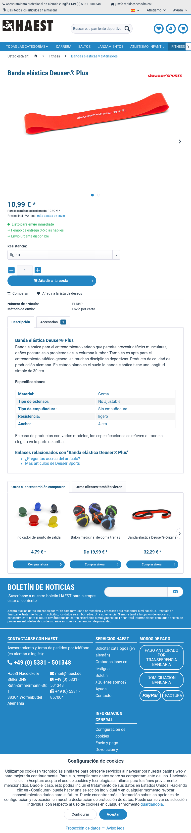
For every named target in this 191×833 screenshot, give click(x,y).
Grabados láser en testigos (111, 665)
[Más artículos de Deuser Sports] (166, 78)
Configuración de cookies (110, 733)
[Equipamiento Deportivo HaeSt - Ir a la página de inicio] (27, 28)
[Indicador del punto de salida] (39, 515)
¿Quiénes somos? (111, 682)
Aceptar (113, 814)
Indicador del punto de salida (38, 537)
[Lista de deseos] (159, 29)
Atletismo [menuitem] (154, 10)
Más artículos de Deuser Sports (52, 463)
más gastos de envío (51, 216)
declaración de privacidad (94, 621)
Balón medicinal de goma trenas (95, 537)
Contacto (103, 695)
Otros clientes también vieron (99, 487)
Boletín (102, 675)
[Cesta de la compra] (183, 29)
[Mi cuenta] (171, 29)
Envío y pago (107, 742)
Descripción (20, 322)
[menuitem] (102, 29)
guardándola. (152, 804)
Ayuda (101, 689)
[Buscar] (127, 29)
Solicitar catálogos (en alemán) (115, 651)
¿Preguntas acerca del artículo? (52, 458)
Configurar (80, 814)
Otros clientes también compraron (38, 487)
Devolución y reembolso (107, 753)
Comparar (20, 293)
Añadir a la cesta (52, 280)
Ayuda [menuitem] (178, 10)
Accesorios (52, 322)
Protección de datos (83, 828)
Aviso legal (115, 828)
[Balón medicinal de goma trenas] (96, 515)
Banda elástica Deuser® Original (152, 537)
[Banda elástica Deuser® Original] (152, 515)
